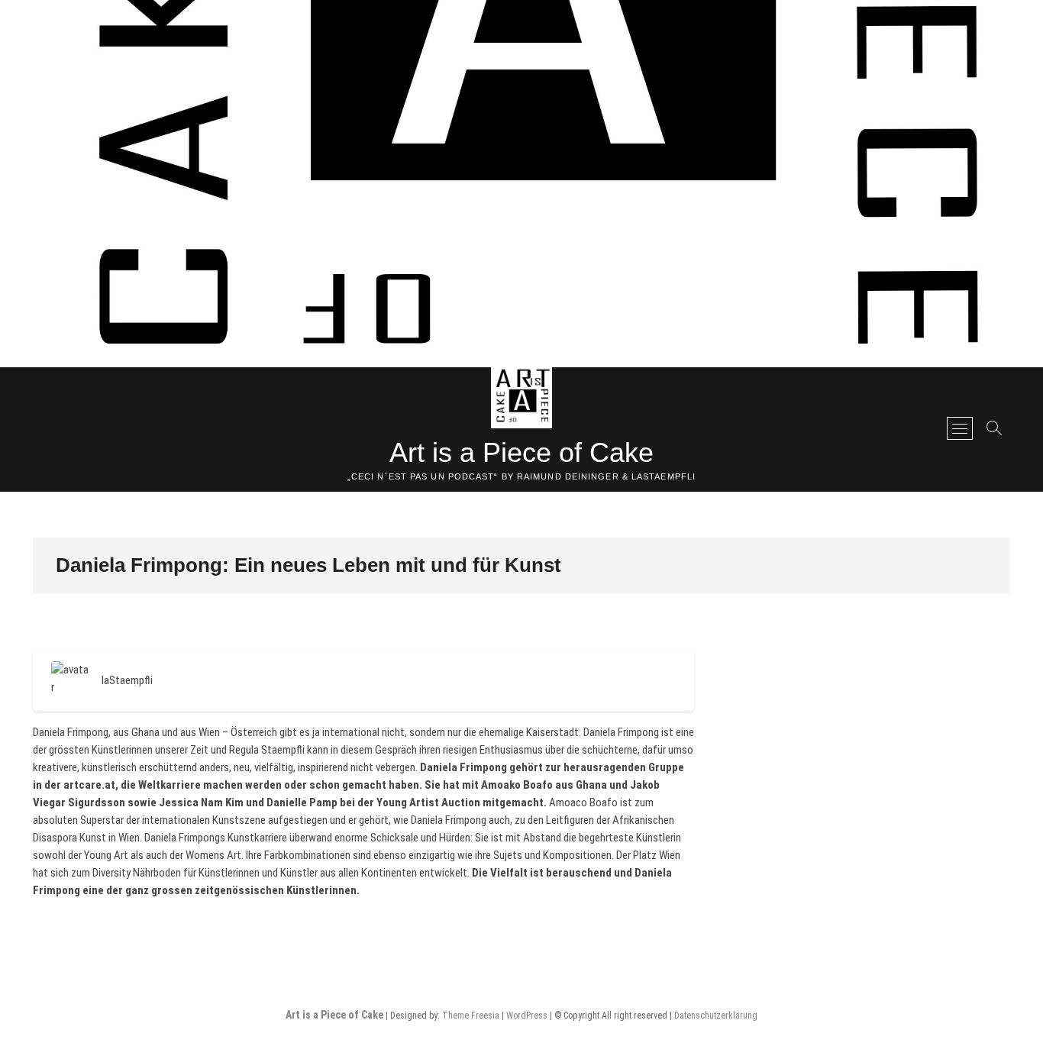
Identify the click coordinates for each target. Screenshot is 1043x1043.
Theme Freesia (470, 1015)
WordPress (526, 1015)
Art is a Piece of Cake (521, 452)
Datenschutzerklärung (715, 1015)
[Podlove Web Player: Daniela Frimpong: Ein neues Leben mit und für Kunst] (363, 641)
